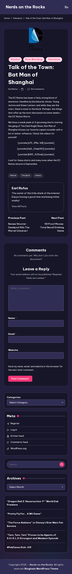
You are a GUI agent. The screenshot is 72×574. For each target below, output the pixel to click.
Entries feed (17, 435)
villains (38, 175)
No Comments (37, 89)
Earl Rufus (20, 188)
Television (54, 59)
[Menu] (66, 7)
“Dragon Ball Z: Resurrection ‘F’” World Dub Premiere (32, 503)
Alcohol (15, 59)
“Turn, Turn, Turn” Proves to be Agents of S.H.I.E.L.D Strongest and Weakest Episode (32, 536)
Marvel (13, 175)
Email (12, 333)
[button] (19, 206)
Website (13, 349)
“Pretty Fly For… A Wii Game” (24, 513)
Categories (14, 397)
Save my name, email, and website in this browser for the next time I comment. (35, 368)
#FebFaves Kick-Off (19, 547)
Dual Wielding (33, 59)
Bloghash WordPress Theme (41, 568)
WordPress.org (18, 448)
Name (12, 318)
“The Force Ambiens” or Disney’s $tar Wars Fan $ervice (35, 524)
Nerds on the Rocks (25, 6)
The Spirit (25, 175)
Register (15, 423)
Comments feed (19, 442)
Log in (14, 429)
